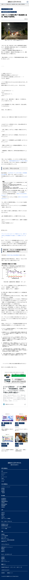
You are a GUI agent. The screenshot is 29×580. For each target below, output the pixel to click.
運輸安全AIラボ (4, 541)
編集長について (10, 572)
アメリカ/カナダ (4, 472)
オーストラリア (4, 476)
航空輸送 (3, 491)
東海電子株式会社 (4, 567)
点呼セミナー (3, 560)
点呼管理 (3, 502)
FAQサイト (19, 567)
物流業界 (3, 425)
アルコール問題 (4, 528)
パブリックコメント (5, 544)
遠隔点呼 (21, 443)
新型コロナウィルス (5, 538)
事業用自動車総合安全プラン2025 (9, 12)
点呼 (2, 509)
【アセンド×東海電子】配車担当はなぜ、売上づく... (7, 450)
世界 (2, 471)
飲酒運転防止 (3, 499)
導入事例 (16, 445)
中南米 (2, 478)
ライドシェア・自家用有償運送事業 (7, 540)
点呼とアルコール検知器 (5, 518)
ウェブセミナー (6, 423)
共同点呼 (3, 517)
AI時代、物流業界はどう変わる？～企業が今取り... (7, 430)
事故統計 (3, 548)
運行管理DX (4, 443)
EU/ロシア (3, 474)
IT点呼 (2, 515)
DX (2, 423)
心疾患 (16, 423)
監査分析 (3, 551)
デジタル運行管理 (4, 535)
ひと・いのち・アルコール (6, 521)
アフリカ (3, 479)
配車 (7, 443)
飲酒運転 (10, 9)
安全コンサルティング (5, 561)
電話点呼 (3, 514)
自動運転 (3, 534)
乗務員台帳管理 (4, 504)
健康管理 (16, 425)
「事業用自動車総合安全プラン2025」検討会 (18, 160)
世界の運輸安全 (4, 468)
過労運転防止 (3, 498)
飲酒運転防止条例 (4, 525)
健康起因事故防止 (4, 501)
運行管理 (3, 495)
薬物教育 (3, 558)
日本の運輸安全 (4, 484)
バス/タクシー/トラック (5, 486)
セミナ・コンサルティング (6, 554)
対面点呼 (3, 512)
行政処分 (3, 550)
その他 (2, 481)
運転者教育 (3, 505)
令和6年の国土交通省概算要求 (13, 255)
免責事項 (3, 572)
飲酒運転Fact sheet (4, 524)
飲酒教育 (3, 557)
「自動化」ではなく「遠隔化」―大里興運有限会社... (21, 450)
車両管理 (3, 507)
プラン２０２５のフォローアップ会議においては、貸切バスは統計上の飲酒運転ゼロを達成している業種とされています (14, 235)
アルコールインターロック (6, 527)
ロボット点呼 (3, 537)
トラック (4, 9)
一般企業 (3, 492)
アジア (2, 475)
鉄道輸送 (3, 488)
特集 (2, 531)
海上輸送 (3, 489)
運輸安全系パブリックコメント (7, 547)
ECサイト (12, 567)
